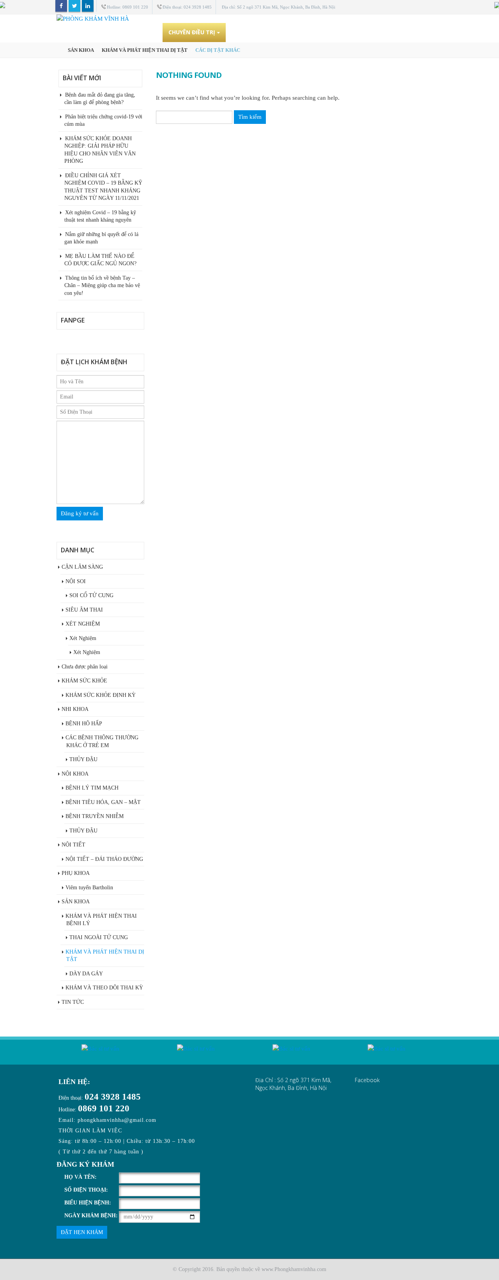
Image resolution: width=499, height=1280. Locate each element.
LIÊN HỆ (423, 32)
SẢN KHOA (76, 901)
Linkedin (88, 6)
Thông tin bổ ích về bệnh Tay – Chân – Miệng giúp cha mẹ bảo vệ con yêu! (102, 285)
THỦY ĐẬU (83, 759)
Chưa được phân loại (85, 667)
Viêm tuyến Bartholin (89, 887)
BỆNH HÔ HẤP (83, 723)
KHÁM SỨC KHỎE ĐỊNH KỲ (100, 695)
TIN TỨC (388, 32)
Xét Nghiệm (82, 638)
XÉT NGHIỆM (82, 624)
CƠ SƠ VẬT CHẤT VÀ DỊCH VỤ (272, 32)
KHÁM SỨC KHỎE (84, 681)
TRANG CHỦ (97, 32)
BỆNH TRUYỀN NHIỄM (94, 816)
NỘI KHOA (75, 774)
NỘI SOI (75, 581)
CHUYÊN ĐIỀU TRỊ (191, 32)
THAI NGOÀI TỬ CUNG (98, 937)
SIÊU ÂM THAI (84, 610)
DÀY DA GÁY (86, 974)
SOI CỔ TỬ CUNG (91, 595)
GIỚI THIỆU (141, 32)
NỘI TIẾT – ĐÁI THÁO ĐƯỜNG (104, 859)
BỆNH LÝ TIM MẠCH (92, 788)
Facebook (61, 6)
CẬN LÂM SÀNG (82, 567)
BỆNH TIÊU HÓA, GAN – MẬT (103, 802)
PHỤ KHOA (76, 873)
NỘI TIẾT (73, 845)
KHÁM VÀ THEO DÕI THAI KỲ (104, 988)
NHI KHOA (75, 709)
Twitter (74, 6)
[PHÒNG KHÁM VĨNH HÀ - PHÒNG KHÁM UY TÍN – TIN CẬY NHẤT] (249, 18)
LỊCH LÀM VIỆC (345, 32)
